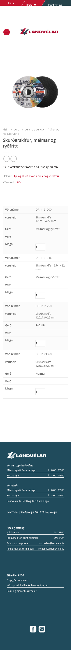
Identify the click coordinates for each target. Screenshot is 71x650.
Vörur (17, 129)
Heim (6, 129)
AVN (19, 182)
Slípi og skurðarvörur (25, 176)
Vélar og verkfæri (35, 129)
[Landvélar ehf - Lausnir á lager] (39, 32)
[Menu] (6, 32)
